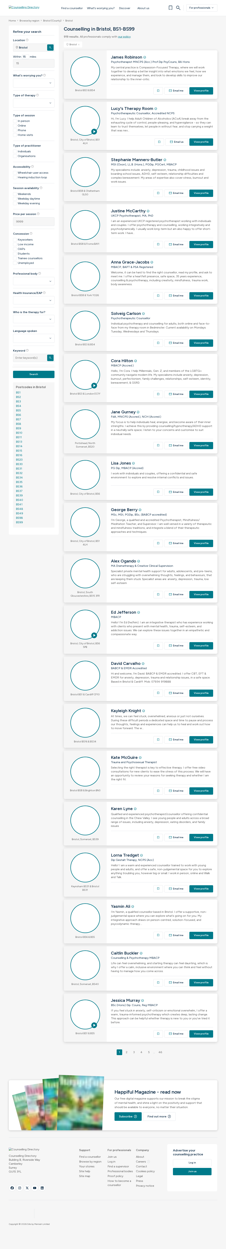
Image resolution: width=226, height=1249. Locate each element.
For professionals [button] (119, 1150)
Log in (111, 1161)
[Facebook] (12, 1188)
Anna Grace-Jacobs (130, 262)
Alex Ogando (124, 561)
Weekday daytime (29, 198)
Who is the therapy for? (29, 312)
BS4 (18, 406)
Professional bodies (120, 1171)
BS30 (19, 464)
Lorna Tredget (125, 855)
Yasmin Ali (121, 906)
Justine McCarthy (129, 210)
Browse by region (29, 20)
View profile (201, 90)
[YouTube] (34, 1188)
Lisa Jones (121, 463)
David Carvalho (126, 663)
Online (22, 125)
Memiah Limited (42, 1224)
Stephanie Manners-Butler (137, 159)
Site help (84, 1171)
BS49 (19, 513)
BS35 (19, 482)
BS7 (18, 419)
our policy (124, 36)
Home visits (25, 135)
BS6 (18, 415)
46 (160, 1052)
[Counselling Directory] (31, 8)
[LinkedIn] (42, 1188)
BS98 (19, 518)
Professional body (27, 273)
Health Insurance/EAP (29, 293)
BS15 (19, 450)
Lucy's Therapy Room (132, 108)
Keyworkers (25, 239)
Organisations (27, 156)
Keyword (21, 350)
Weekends (24, 194)
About (140, 1156)
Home (12, 20)
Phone (22, 130)
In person (24, 121)
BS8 (18, 424)
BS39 (19, 495)
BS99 (19, 522)
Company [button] (142, 1150)
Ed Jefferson (124, 612)
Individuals (24, 151)
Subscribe (128, 1116)
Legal (139, 1176)
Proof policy (115, 1176)
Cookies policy (145, 1171)
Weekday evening (29, 203)
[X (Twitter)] (27, 1188)
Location (21, 40)
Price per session (26, 214)
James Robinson (127, 57)
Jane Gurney (124, 411)
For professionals (201, 8)
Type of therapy (26, 95)
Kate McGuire (125, 757)
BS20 (19, 459)
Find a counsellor (72, 8)
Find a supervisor (118, 1166)
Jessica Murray (126, 1000)
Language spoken (25, 331)
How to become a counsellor (119, 1183)
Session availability (28, 188)
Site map (84, 1176)
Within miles (24, 56)
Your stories (87, 1166)
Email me (176, 91)
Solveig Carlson (126, 313)
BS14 (19, 446)
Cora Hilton (122, 360)
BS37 (19, 491)
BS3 (18, 401)
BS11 (19, 437)
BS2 (18, 397)
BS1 (18, 392)
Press (139, 1181)
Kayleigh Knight (126, 710)
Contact (141, 1166)
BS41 (19, 504)
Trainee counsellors (30, 258)
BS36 (19, 486)
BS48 (19, 509)
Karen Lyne (122, 808)
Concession (23, 233)
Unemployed (26, 263)
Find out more (159, 1116)
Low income (26, 244)
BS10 (19, 432)
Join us (112, 1156)
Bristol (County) (52, 20)
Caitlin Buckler (125, 953)
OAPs (21, 249)
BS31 (19, 468)
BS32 (19, 473)
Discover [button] (124, 8)
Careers (143, 1161)
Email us (176, 142)
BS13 (19, 441)
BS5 (18, 410)
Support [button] (84, 1150)
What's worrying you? (101, 8)
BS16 (19, 455)
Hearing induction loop (32, 177)
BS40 (19, 500)
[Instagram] (19, 1188)
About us (143, 8)
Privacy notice (145, 1185)
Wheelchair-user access (33, 172)
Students (24, 253)
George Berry (125, 509)
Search (33, 374)
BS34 (19, 477)
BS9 (18, 428)
